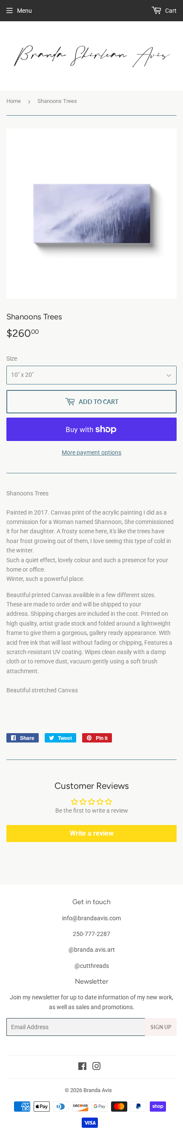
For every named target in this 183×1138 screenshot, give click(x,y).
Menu (24, 10)
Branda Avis (97, 1090)
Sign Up (161, 1027)
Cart (170, 10)
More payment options (91, 452)
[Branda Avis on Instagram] (96, 1067)
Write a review (92, 833)
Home (13, 101)
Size (11, 358)
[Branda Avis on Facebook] (82, 1067)
